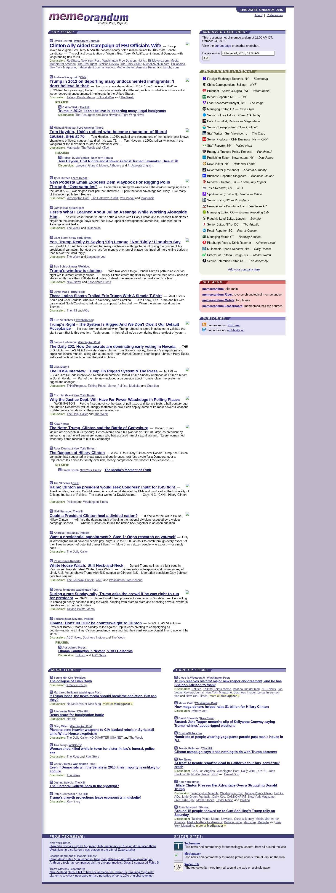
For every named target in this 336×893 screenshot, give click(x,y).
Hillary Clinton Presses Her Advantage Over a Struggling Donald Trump (225, 787)
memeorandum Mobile (218, 300)
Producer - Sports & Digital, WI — (237, 91)
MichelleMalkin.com (156, 64)
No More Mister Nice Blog (84, 704)
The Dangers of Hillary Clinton (77, 453)
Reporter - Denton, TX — (236, 182)
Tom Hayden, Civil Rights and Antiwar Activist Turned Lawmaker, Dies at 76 (118, 161)
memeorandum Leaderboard (222, 306)
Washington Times (95, 502)
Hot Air (142, 60)
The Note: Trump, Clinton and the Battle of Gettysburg (99, 428)
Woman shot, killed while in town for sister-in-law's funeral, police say (102, 750)
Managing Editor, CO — (237, 212)
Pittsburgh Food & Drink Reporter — (240, 242)
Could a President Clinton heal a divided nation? (94, 516)
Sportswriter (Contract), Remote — (234, 194)
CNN (83, 77)
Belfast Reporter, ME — (226, 97)
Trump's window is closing (76, 270)
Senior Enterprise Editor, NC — (237, 261)
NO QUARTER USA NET (106, 737)
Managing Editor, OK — (230, 109)
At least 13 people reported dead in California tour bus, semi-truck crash (227, 765)
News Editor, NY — (230, 164)
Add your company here (244, 269)
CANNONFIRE (236, 796)
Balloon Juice (233, 822)
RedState (73, 60)
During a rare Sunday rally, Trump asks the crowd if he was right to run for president (114, 596)
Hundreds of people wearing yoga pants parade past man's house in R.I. (228, 738)
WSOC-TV (75, 745)
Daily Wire (248, 771)
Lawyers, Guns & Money (91, 165)
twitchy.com (171, 67)
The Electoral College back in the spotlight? (84, 786)
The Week (127, 97)
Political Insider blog (246, 689)
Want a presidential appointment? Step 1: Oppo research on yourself (113, 537)
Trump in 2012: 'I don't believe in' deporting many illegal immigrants (112, 111)
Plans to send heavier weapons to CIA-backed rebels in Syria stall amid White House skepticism (102, 731)
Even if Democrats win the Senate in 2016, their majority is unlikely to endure (105, 769)
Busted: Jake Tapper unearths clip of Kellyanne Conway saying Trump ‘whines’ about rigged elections (224, 723)
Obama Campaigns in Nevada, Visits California (95, 651)
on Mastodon (235, 330)
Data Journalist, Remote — (233, 121)
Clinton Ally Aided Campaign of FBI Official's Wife (105, 45)
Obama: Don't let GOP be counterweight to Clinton (96, 623)
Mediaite (134, 385)
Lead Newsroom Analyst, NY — (235, 103)
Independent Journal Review (96, 67)
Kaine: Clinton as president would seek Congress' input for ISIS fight (112, 487)
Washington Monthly (205, 793)
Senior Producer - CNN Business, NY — (236, 139)
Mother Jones (126, 67)
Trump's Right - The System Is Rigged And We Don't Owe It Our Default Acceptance (114, 326)
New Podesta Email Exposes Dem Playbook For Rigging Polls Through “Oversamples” (110, 184)
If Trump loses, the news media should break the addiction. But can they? (103, 698)
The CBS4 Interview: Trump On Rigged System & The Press (103, 371)
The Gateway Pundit (104, 198)
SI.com (203, 807)
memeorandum (213, 289)
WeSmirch (191, 864)
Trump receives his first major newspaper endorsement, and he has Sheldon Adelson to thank (228, 683)
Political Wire (105, 97)
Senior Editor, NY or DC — (232, 224)
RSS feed (233, 325)
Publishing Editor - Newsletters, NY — (239, 157)
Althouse (115, 165)
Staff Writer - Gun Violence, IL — (235, 133)
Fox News (185, 759)
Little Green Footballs (196, 796)
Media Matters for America (204, 822)
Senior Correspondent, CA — (231, 127)
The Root (73, 756)
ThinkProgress (76, 385)
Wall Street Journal (86, 41)
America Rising (146, 67)
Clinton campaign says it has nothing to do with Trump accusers (225, 752)
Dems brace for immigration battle (77, 715)
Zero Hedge (80, 178)
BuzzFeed (76, 208)
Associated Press (99, 282)
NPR (214, 774)
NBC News (74, 282)
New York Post (91, 60)
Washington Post (78, 198)
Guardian (153, 385)
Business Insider (94, 637)
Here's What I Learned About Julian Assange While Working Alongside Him (118, 214)
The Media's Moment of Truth (127, 470)
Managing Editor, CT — (233, 237)
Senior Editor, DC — (227, 200)
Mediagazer (192, 853)
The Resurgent (87, 64)
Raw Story (92, 756)
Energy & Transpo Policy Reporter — (239, 151)
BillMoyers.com (158, 60)
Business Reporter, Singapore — (239, 176)
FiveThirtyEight (184, 800)
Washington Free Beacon (119, 60)
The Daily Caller (130, 64)
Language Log (96, 256)
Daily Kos (218, 796)
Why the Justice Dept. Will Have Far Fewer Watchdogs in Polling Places (115, 399)
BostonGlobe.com (190, 733)
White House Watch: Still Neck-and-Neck (86, 565)
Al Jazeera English (140, 165)
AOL (86, 310)
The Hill (84, 107)
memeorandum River (217, 294)
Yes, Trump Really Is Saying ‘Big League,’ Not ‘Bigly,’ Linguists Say (115, 242)
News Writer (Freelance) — (236, 170)
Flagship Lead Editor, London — (233, 218)
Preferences (275, 15)
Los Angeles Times (90, 127)
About (258, 15)
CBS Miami (61, 367)
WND (99, 580)
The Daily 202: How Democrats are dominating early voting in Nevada (112, 346)
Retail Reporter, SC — (231, 230)
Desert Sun (231, 774)
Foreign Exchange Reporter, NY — (237, 78)
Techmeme (192, 843)
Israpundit (147, 198)
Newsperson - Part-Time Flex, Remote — (236, 206)
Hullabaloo (178, 64)
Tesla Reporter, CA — (224, 188)
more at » (118, 704)
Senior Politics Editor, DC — (233, 115)
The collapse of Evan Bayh (71, 681)
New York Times (101, 157)
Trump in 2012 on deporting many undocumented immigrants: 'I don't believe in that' (112, 83)
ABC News (61, 424)
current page (223, 45)
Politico (84, 266)
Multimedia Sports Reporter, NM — (238, 249)
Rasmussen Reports (67, 561)
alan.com (250, 822)
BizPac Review (109, 64)
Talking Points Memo (81, 97)
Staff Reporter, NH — (229, 145)
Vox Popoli (127, 198)
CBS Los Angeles (203, 771)
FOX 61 (261, 771)
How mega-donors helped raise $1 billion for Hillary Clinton (221, 707)
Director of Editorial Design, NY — (238, 255)
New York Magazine (63, 67)
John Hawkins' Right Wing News (122, 115)
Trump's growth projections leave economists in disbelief (95, 797)
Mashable (73, 147)
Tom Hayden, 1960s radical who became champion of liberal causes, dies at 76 (108, 134)
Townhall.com (84, 320)
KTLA (105, 147)
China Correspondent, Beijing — (231, 84)
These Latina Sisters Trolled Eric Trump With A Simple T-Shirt (106, 296)
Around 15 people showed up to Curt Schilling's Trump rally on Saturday (224, 813)
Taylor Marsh (224, 800)
